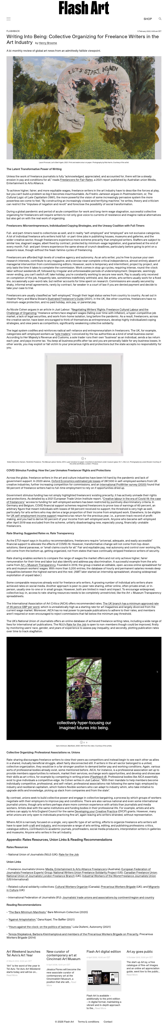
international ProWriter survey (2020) (123, 484)
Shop (148, 18)
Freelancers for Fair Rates (76, 179)
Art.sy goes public (140, 951)
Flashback (13, 31)
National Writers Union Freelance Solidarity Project (85, 872)
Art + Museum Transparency (38, 564)
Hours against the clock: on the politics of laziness (40, 926)
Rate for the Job (76, 624)
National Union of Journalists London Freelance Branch (41, 875)
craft (32, 825)
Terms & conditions (88, 1021)
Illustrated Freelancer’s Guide (66, 298)
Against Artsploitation (22, 919)
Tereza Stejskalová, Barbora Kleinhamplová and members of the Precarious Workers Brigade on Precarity (73, 934)
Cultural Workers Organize (71, 886)
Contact (108, 1021)
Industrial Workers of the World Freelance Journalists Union (119, 875)
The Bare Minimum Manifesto (27, 912)
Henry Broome (48, 42)
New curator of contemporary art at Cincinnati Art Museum (63, 955)
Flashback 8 (98, 776)
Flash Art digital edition (104, 951)
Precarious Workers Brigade (118, 886)
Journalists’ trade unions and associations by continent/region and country (108, 897)
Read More (12, 975)
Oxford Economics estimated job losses (75, 481)
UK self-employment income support (33, 515)
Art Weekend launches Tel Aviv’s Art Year (23, 953)
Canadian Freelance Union (140, 872)
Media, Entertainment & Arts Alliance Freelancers (76, 869)
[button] (122, 409)
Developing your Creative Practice (96, 811)
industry (46, 825)
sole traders (62, 333)
